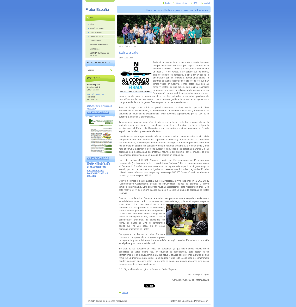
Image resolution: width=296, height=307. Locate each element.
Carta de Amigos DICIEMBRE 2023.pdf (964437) (97, 173)
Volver (125, 292)
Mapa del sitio (181, 3)
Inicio (121, 46)
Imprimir (207, 3)
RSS (195, 3)
